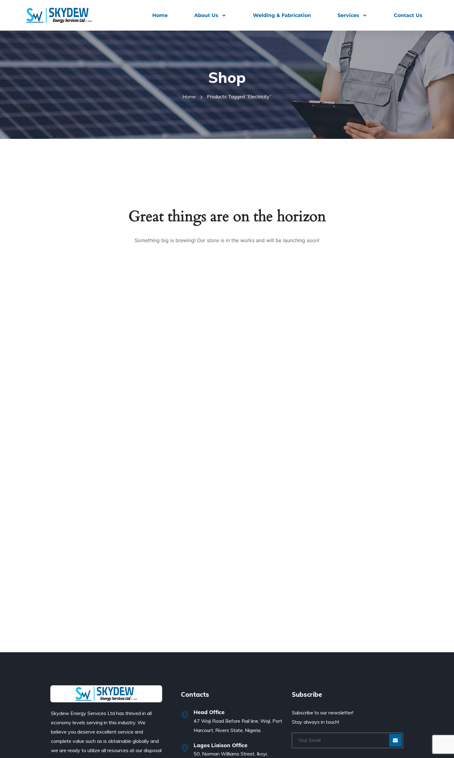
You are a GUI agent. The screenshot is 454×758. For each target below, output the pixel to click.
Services (348, 15)
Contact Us (408, 15)
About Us (206, 15)
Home (160, 15)
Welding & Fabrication (282, 15)
